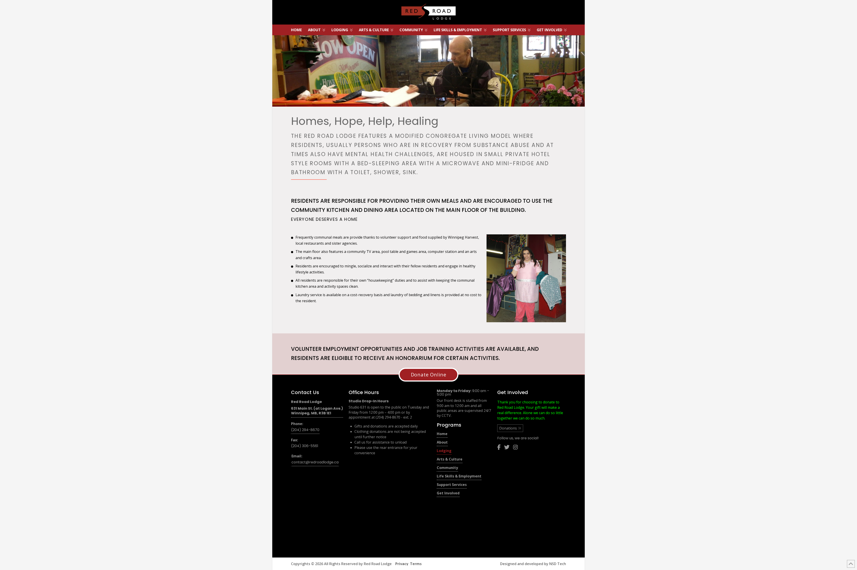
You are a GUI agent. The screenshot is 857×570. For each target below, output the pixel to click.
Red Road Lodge (378, 563)
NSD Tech (557, 563)
